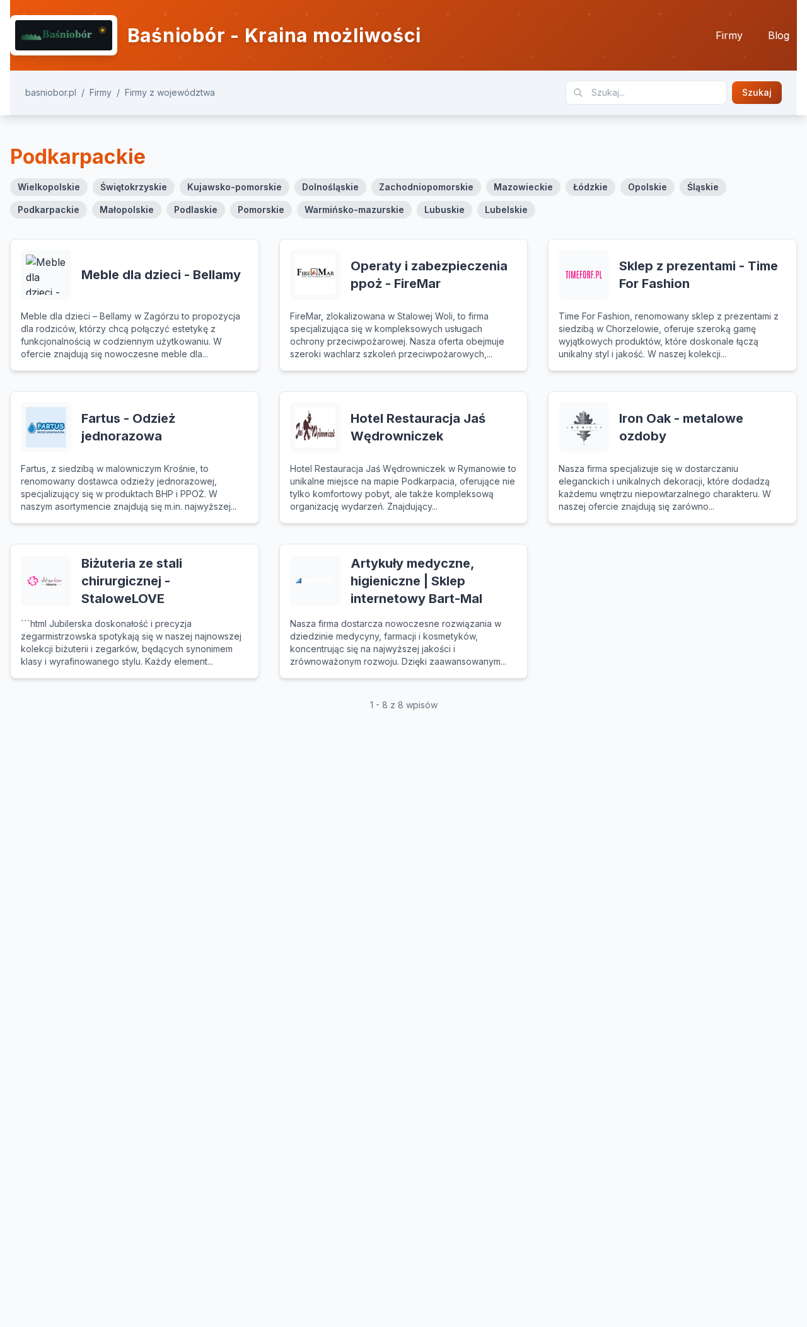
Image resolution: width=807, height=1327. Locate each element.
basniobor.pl (50, 92)
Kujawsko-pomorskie (234, 186)
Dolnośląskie (330, 186)
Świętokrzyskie (133, 186)
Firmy (729, 35)
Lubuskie (444, 209)
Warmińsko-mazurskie (354, 209)
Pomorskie (261, 209)
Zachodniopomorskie (426, 186)
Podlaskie (196, 209)
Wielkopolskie (49, 186)
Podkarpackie (48, 209)
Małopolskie (127, 209)
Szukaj (757, 92)
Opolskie (647, 186)
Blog (778, 35)
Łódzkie (590, 186)
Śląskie (703, 186)
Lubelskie (506, 209)
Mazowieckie (523, 186)
